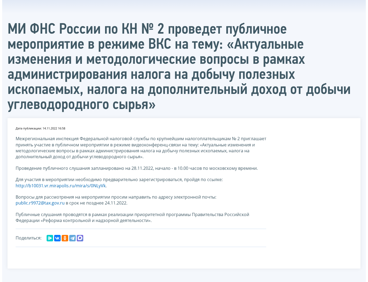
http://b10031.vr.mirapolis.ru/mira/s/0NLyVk (61, 186)
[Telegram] (72, 238)
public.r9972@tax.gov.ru (40, 203)
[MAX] (80, 238)
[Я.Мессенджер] (50, 238)
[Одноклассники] (65, 238)
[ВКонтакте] (57, 238)
